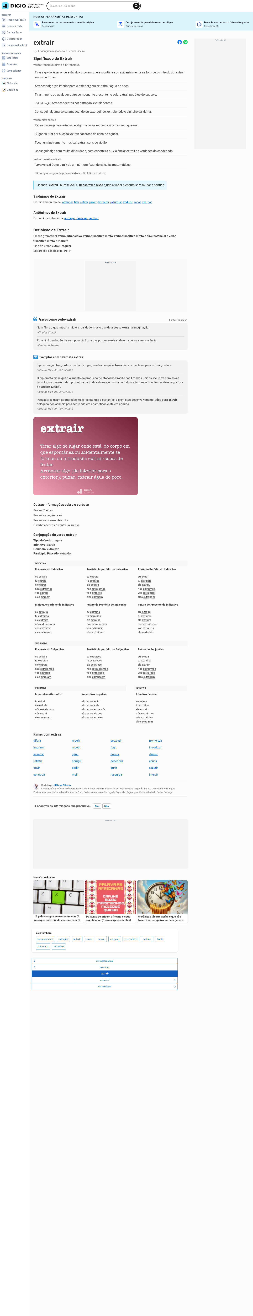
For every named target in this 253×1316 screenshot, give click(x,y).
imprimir (38, 747)
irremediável (130, 939)
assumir (38, 754)
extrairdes (149, 672)
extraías (94, 580)
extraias (43, 660)
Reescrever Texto (91, 185)
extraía (94, 576)
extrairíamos (99, 624)
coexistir (116, 740)
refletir (37, 761)
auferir (77, 939)
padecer (147, 939)
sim (97, 806)
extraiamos (47, 668)
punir (113, 767)
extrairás (146, 616)
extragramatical (104, 960)
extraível (104, 980)
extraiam (46, 676)
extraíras (43, 616)
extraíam (97, 596)
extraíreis (45, 628)
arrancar (67, 202)
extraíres (146, 660)
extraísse (95, 656)
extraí (144, 576)
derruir (153, 754)
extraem (45, 596)
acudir (153, 761)
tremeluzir (155, 740)
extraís (44, 592)
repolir (76, 740)
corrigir (76, 761)
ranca (89, 939)
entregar (69, 218)
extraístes (149, 592)
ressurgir (116, 774)
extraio (43, 576)
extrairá (146, 620)
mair (75, 774)
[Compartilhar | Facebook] (179, 42)
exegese (114, 939)
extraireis (148, 628)
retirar (84, 202)
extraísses (96, 660)
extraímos (46, 588)
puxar (92, 202)
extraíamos (98, 588)
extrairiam (98, 632)
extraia (43, 656)
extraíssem (98, 676)
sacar (137, 202)
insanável (59, 946)
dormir (114, 754)
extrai (42, 584)
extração (63, 939)
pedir (75, 767)
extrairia (95, 611)
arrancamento (45, 939)
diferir (37, 740)
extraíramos (47, 624)
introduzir (155, 747)
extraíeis (97, 592)
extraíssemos (100, 668)
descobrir (116, 761)
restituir (93, 218)
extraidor (104, 967)
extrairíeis (97, 628)
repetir (76, 747)
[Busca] (136, 6)
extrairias (95, 616)
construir (39, 774)
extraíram (149, 596)
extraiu (146, 584)
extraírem (149, 676)
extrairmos (149, 668)
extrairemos (150, 624)
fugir (113, 747)
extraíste (146, 580)
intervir (153, 774)
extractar (103, 202)
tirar (76, 202)
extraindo (53, 549)
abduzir (127, 202)
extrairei (146, 611)
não (106, 806)
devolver (81, 218)
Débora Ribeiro (62, 785)
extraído (65, 553)
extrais (42, 580)
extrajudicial (104, 986)
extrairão (148, 632)
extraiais (45, 672)
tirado (160, 939)
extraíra (43, 611)
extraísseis (98, 672)
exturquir (116, 202)
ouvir (36, 767)
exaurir (153, 767)
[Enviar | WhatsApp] (185, 42)
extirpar (147, 202)
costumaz (43, 946)
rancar (101, 939)
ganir (75, 754)
